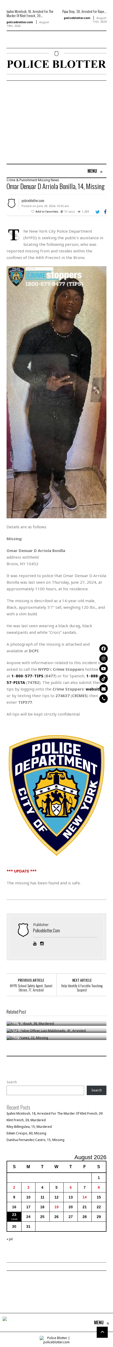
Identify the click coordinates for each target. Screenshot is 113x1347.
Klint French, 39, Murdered (26, 1120)
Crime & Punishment (22, 180)
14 (85, 1197)
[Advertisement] (51, 123)
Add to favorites (46, 211)
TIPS (38, 675)
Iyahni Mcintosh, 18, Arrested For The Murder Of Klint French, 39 (54, 1113)
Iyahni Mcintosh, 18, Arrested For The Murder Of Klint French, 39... (30, 13)
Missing (44, 180)
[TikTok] (103, 678)
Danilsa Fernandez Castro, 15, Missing (35, 1140)
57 (9, 682)
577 (28, 675)
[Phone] (103, 698)
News (55, 180)
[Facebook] (103, 648)
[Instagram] (103, 658)
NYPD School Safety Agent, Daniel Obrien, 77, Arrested (31, 988)
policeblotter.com (20, 22)
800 (19, 675)
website (94, 689)
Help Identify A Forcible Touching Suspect (81, 988)
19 (56, 1207)
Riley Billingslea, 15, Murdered (29, 1126)
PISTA (19, 682)
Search (12, 1082)
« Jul (10, 1239)
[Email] (103, 688)
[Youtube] (103, 668)
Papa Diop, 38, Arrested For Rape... (84, 11)
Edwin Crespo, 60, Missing (26, 1133)
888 (94, 675)
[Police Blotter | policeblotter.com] (4, 1322)
